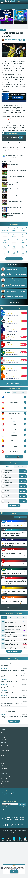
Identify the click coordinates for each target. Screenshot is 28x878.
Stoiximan (8, 311)
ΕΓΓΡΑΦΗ (17, 97)
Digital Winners (17, 835)
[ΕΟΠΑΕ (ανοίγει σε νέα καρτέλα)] (17, 825)
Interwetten (9, 366)
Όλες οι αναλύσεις (13, 457)
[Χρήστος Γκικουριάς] (3, 297)
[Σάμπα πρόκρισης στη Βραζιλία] (4, 196)
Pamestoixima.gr (10, 334)
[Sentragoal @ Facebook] (3, 793)
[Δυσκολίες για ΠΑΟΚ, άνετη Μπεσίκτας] (4, 184)
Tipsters (3, 29)
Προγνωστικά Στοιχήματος (7, 735)
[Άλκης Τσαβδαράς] (3, 274)
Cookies (15, 869)
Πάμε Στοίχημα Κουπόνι (6, 732)
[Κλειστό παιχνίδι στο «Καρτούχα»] (4, 172)
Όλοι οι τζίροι (12, 505)
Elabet (7, 326)
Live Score (3, 737)
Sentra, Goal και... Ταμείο (7, 692)
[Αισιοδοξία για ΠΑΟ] (4, 190)
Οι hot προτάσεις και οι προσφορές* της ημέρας (13, 670)
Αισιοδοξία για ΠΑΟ (12, 189)
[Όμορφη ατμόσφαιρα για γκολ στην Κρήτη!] (4, 178)
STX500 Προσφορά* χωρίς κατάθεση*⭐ (12, 525)
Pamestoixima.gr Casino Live (7, 783)
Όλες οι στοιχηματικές (13, 383)
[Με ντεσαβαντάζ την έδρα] (4, 209)
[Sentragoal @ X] (7, 793)
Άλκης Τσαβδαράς (9, 273)
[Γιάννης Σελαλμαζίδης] (3, 280)
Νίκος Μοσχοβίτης (9, 284)
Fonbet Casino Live (5, 786)
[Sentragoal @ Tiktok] (16, 793)
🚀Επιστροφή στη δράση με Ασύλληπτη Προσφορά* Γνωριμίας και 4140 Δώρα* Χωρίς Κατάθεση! (13, 555)
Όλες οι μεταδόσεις (13, 651)
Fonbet (8, 342)
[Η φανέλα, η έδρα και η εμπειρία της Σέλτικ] (4, 215)
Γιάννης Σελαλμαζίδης (10, 278)
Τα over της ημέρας (5, 750)
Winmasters (9, 358)
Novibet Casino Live (5, 778)
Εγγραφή (22, 804)
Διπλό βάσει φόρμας (12, 164)
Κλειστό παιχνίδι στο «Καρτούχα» (16, 170)
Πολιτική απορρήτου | (13, 830)
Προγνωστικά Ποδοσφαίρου (7, 745)
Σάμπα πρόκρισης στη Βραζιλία (15, 195)
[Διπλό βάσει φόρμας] (4, 165)
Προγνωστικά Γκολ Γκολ (6, 748)
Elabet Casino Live (5, 781)
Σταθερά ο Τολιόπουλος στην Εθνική (15, 285)
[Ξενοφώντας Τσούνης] (3, 269)
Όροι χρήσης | (5, 830)
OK (14, 871)
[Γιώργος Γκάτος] (3, 291)
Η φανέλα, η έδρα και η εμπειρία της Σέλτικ (16, 214)
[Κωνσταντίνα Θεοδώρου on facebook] (19, 40)
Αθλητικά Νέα (4, 673)
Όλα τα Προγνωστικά (13, 259)
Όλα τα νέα (13, 721)
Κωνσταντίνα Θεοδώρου (11, 39)
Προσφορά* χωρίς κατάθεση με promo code (12, 681)
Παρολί (2, 755)
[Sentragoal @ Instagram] (12, 793)
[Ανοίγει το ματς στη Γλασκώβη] (4, 202)
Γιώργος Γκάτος (8, 289)
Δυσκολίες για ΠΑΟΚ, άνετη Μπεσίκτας (14, 183)
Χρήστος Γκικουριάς (9, 295)
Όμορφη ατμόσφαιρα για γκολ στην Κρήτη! (15, 177)
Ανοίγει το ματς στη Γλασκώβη (15, 201)
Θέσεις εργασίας (22, 830)
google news (19, 155)
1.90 (21, 137)
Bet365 (8, 350)
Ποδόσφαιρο (4, 661)
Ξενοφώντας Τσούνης (9, 267)
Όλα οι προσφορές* (12, 607)
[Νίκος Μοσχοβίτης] (3, 286)
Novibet (8, 319)
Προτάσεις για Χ (4, 752)
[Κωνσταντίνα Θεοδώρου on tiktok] (24, 40)
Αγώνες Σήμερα (4, 739)
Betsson (8, 373)
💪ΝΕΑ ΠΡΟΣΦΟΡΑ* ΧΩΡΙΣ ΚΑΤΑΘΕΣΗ (11, 573)
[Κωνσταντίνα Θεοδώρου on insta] (21, 40)
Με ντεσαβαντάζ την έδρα (14, 207)
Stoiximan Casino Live (6, 776)
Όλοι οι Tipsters (12, 302)
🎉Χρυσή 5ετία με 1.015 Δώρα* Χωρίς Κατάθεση (14, 565)
